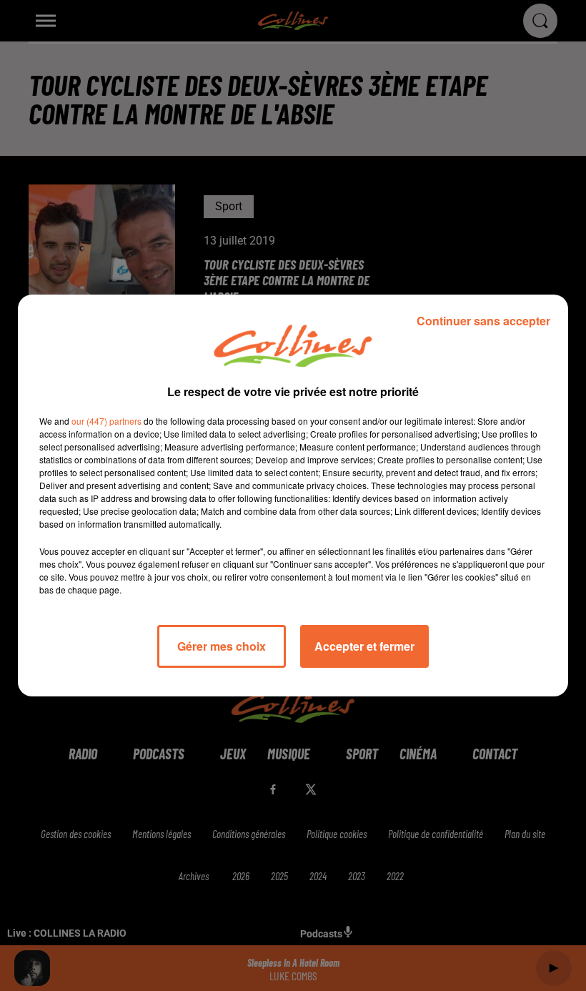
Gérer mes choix (221, 646)
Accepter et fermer (364, 646)
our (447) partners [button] (106, 421)
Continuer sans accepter (483, 320)
